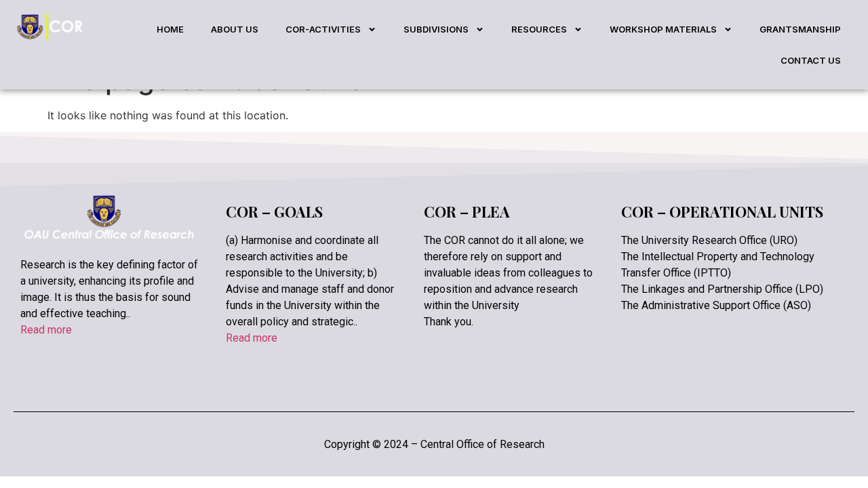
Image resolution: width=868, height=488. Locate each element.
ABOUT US (234, 29)
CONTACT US (811, 60)
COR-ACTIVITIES (323, 29)
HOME (170, 29)
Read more (46, 329)
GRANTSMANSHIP (800, 29)
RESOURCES (539, 29)
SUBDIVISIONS (436, 29)
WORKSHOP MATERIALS (663, 29)
